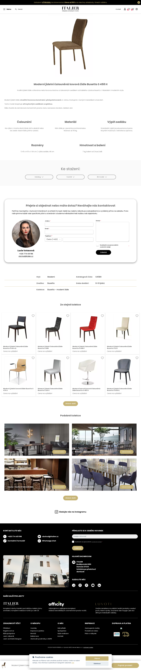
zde (73, 663)
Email (47, 228)
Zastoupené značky (92, 628)
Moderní (51, 277)
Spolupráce (62, 631)
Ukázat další (70, 403)
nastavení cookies (88, 647)
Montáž (33, 633)
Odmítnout (97, 663)
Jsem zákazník (8, 636)
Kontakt (118, 9)
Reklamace (34, 636)
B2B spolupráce (9, 633)
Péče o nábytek (90, 633)
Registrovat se (8, 631)
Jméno (48, 221)
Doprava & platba (37, 631)
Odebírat (77, 548)
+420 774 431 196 (26, 254)
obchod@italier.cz (26, 256)
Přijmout (97, 658)
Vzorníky (33, 628)
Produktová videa (91, 631)
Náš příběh (62, 628)
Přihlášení (6, 628)
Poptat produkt (125, 665)
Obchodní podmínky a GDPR (41, 639)
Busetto (51, 283)
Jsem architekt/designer (12, 639)
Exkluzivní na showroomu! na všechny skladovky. (64, 2)
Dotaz (98, 221)
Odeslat (103, 252)
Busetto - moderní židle (58, 289)
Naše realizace (63, 633)
